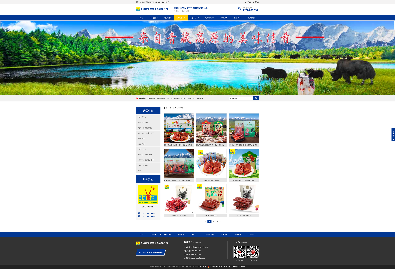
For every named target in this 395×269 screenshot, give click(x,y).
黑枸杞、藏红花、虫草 (146, 160)
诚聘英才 (237, 17)
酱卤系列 (141, 144)
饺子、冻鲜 (142, 149)
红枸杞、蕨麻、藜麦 (145, 154)
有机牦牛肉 (151, 98)
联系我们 (256, 2)
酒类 (139, 170)
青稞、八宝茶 (143, 165)
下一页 (219, 222)
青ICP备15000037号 (199, 267)
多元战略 (223, 17)
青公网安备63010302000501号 (220, 267)
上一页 (204, 222)
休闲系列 (200, 98)
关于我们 (248, 2)
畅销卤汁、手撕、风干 (188, 98)
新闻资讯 (167, 17)
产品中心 (180, 17)
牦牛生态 (194, 17)
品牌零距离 (209, 17)
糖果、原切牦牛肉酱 (173, 98)
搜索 (256, 98)
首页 (141, 17)
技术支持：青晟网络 (238, 267)
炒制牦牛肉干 (161, 98)
